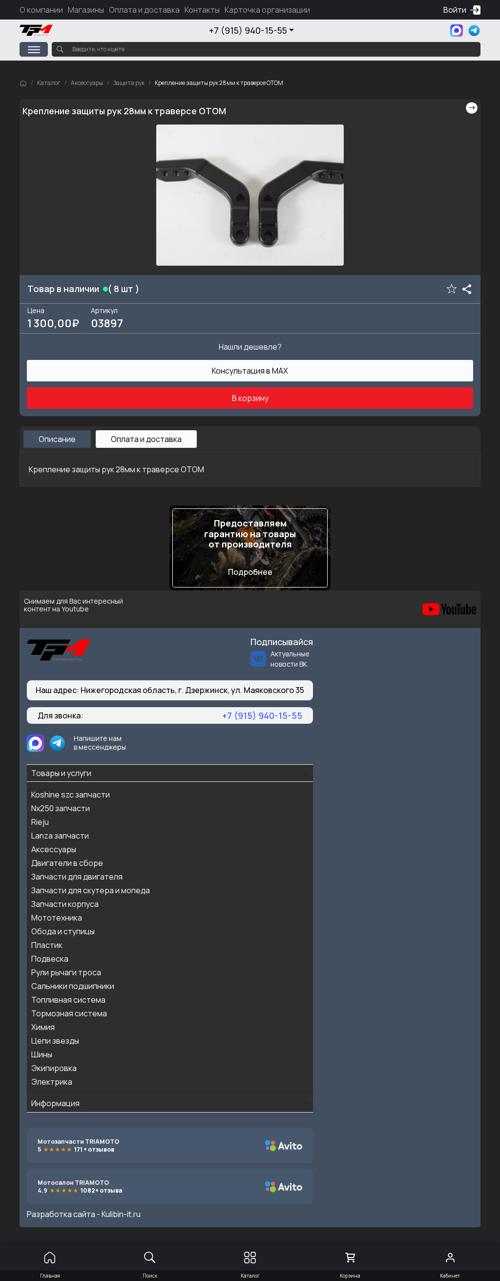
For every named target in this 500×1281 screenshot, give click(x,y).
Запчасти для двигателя (77, 876)
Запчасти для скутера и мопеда (90, 890)
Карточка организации (267, 9)
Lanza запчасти (60, 835)
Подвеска (49, 958)
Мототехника (56, 917)
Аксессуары (87, 83)
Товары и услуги (61, 773)
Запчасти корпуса (65, 904)
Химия (43, 1027)
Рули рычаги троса (66, 972)
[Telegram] (474, 30)
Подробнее (250, 572)
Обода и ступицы (63, 931)
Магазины (86, 9)
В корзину (250, 398)
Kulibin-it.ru (121, 1214)
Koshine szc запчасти (70, 794)
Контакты (202, 9)
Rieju (40, 822)
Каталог (49, 83)
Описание (57, 439)
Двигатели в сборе (67, 863)
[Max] (456, 30)
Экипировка (54, 1068)
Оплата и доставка (144, 9)
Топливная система (68, 999)
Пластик (46, 945)
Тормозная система (69, 1013)
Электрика (51, 1081)
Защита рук (129, 83)
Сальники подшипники (72, 986)
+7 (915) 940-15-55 (248, 30)
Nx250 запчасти (60, 808)
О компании (41, 9)
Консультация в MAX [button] (250, 370)
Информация (55, 1103)
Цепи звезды (55, 1040)
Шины (41, 1054)
